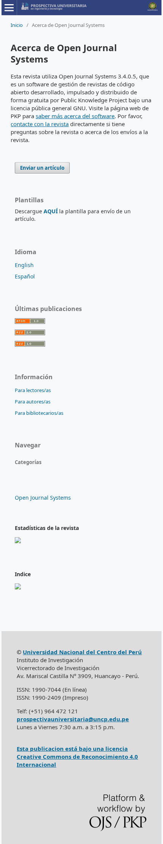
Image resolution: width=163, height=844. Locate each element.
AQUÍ (51, 211)
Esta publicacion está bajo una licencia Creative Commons (72, 752)
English (24, 265)
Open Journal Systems (43, 497)
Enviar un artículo (42, 167)
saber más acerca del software (75, 116)
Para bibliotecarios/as (39, 412)
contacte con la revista (40, 124)
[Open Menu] (9, 7)
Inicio (17, 25)
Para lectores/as (33, 390)
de (77, 756)
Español (25, 276)
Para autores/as (32, 401)
